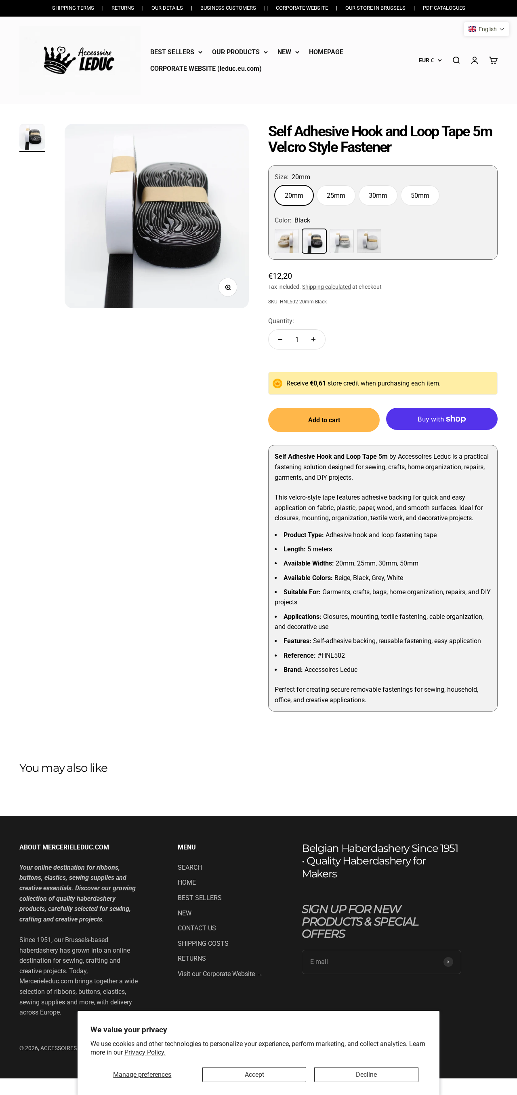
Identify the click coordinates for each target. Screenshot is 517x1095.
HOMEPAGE (326, 52)
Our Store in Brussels (375, 8)
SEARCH (190, 867)
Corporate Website (302, 8)
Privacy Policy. (145, 1052)
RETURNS (192, 958)
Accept (254, 1074)
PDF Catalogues (444, 8)
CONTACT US (197, 928)
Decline (366, 1074)
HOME (187, 882)
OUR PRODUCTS (236, 52)
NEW (284, 52)
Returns (122, 8)
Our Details (167, 8)
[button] (486, 29)
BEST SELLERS (172, 52)
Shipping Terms (73, 8)
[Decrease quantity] (280, 339)
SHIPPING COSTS (203, 943)
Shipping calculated (326, 287)
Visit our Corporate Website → (220, 974)
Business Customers (228, 8)
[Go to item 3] (32, 138)
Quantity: (281, 321)
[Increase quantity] (313, 339)
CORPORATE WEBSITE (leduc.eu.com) (206, 68)
